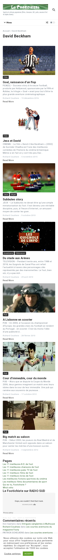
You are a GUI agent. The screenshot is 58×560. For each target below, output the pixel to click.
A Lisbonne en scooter (17, 319)
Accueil (6, 31)
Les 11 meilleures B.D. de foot (18, 464)
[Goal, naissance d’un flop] (29, 60)
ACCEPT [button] (28, 554)
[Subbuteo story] (29, 177)
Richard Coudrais (11, 527)
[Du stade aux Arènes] (29, 236)
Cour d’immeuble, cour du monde (24, 378)
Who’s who (8, 487)
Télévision (20, 253)
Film (6, 77)
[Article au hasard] (47, 22)
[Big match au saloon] (29, 415)
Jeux (6, 195)
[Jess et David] (29, 119)
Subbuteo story (13, 199)
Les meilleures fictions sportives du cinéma (25, 479)
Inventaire (8, 253)
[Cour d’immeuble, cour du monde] (29, 356)
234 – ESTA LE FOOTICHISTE (24, 518)
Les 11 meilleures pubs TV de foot (20, 470)
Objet (13, 195)
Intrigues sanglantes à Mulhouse (38, 524)
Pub (5, 315)
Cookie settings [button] (12, 553)
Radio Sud (7, 518)
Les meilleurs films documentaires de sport (25, 482)
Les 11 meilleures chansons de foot (21, 467)
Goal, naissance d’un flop (19, 82)
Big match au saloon (16, 436)
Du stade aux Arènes (16, 258)
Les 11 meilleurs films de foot (18, 473)
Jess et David (12, 140)
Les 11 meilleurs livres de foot (18, 476)
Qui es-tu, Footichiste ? (14, 485)
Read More (8, 101)
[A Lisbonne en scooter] (29, 298)
